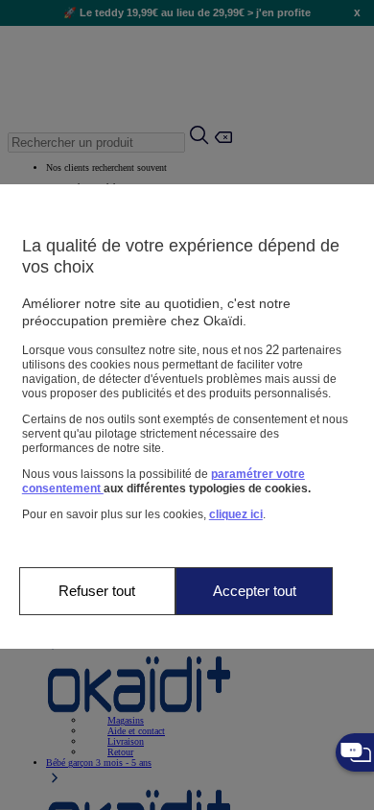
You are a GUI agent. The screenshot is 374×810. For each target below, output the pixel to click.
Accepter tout (254, 591)
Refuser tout (96, 591)
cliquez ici (236, 514)
